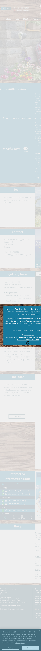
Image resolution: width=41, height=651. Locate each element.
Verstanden (30, 648)
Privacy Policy (20, 643)
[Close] (38, 631)
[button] (28, 343)
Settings (10, 648)
